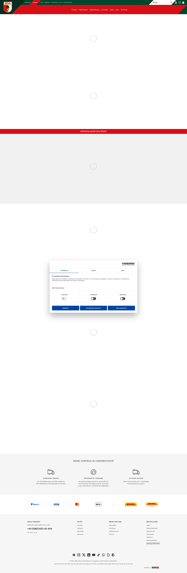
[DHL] (131, 504)
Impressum (150, 534)
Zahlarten (80, 531)
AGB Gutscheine (152, 528)
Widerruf (149, 537)
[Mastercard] (77, 504)
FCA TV (60, 2)
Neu (117, 10)
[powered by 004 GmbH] (155, 568)
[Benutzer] (175, 2)
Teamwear (83, 10)
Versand (80, 528)
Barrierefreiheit (152, 540)
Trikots (74, 10)
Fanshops (112, 528)
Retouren (80, 534)
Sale (112, 10)
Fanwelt (104, 10)
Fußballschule (114, 531)
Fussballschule (68, 2)
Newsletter (112, 525)
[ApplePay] (98, 504)
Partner (124, 10)
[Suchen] (171, 2)
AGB (148, 525)
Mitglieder (47, 2)
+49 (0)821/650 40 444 (39, 528)
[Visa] (56, 504)
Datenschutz (151, 531)
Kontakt (79, 525)
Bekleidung (94, 10)
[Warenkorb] (183, 2)
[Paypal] (35, 504)
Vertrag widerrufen (153, 543)
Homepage (27, 2)
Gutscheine (54, 2)
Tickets (41, 2)
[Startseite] (7, 7)
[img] (73, 554)
